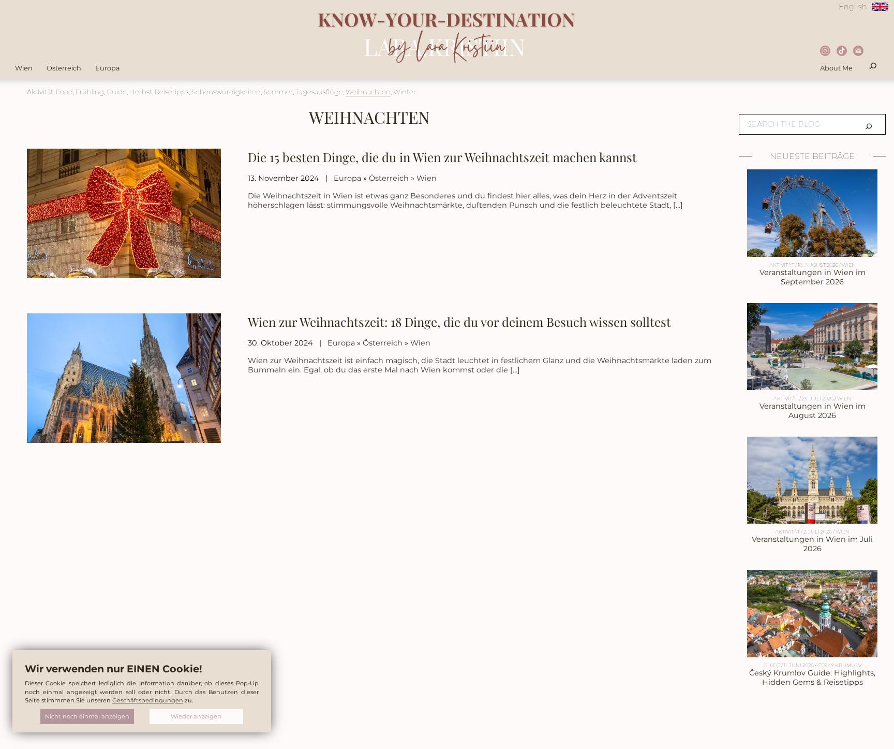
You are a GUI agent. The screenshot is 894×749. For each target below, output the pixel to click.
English (853, 6)
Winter (404, 92)
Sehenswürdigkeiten (226, 92)
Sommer (278, 92)
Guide (117, 92)
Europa (107, 68)
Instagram (826, 52)
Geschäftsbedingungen (147, 700)
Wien (24, 68)
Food (64, 92)
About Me (836, 68)
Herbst (140, 92)
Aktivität (40, 92)
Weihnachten (368, 92)
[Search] (868, 124)
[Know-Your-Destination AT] (447, 70)
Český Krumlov (839, 665)
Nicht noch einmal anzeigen (87, 716)
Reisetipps (172, 92)
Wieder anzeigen (196, 716)
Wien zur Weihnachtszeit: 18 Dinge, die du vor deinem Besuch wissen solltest (459, 321)
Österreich (64, 68)
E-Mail (859, 52)
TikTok (843, 52)
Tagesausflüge (319, 92)
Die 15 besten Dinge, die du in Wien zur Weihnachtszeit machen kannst (442, 157)
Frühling (90, 92)
